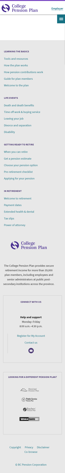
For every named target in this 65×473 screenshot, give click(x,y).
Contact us (31, 342)
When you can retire (16, 152)
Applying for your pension (19, 178)
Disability (9, 132)
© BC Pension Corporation (31, 464)
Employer (57, 8)
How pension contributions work (23, 72)
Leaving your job (14, 118)
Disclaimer (43, 447)
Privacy (29, 447)
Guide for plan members (18, 78)
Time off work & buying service (22, 112)
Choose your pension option (21, 165)
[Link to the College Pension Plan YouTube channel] (31, 350)
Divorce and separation (17, 125)
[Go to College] (20, 8)
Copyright (15, 447)
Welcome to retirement (17, 198)
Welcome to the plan (16, 85)
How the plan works (16, 65)
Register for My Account (31, 336)
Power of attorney (14, 225)
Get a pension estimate (17, 158)
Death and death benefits (19, 105)
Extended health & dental (19, 211)
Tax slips (9, 218)
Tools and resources (16, 58)
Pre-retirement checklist (18, 172)
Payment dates (13, 205)
